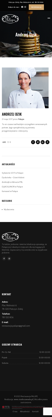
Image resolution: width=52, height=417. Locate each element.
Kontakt (35, 411)
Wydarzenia (9, 209)
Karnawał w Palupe (10, 191)
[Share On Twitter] (38, 142)
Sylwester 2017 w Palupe (12, 173)
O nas (15, 411)
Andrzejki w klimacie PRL (12, 182)
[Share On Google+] (43, 142)
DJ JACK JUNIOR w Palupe (12, 187)
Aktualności (25, 411)
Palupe (21, 119)
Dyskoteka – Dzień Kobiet (13, 177)
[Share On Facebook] (33, 142)
